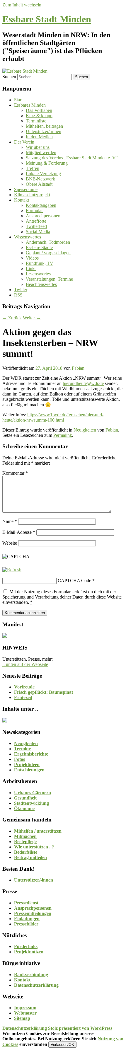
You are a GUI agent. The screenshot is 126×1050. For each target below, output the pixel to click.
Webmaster (25, 1012)
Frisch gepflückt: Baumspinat (43, 692)
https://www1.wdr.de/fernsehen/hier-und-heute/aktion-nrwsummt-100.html (52, 417)
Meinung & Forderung (47, 163)
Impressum (25, 1007)
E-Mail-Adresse (18, 532)
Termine (22, 748)
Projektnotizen (28, 951)
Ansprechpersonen (43, 215)
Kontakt (21, 199)
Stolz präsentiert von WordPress (80, 1028)
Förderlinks (26, 946)
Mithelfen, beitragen (44, 126)
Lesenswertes (38, 273)
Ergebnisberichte (31, 753)
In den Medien (39, 136)
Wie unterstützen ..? (34, 846)
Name (9, 521)
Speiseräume (26, 189)
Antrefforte (36, 221)
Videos (32, 257)
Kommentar (15, 473)
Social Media (38, 231)
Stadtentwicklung (31, 803)
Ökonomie (24, 808)
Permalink (62, 435)
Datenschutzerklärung (36, 985)
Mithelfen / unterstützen (38, 831)
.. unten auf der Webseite (25, 664)
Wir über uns (38, 147)
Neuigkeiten (85, 429)
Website (9, 543)
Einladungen (27, 918)
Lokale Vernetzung (43, 173)
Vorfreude (24, 686)
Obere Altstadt (39, 184)
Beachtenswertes (41, 284)
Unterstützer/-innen (43, 131)
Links (31, 268)
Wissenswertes (27, 236)
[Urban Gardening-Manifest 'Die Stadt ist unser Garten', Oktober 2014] (4, 636)
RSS (18, 294)
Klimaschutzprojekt (32, 194)
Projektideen (27, 764)
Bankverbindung (31, 974)
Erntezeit (23, 697)
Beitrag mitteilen (30, 857)
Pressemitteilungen (32, 913)
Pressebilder (26, 923)
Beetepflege (25, 841)
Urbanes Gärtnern (32, 792)
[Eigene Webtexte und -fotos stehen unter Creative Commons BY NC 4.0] (4, 720)
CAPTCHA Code (74, 580)
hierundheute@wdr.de (83, 383)
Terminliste (36, 120)
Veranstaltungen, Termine (49, 279)
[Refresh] (11, 569)
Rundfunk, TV (39, 263)
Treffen (32, 168)
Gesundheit (25, 797)
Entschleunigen (29, 769)
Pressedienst (26, 902)
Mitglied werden (41, 152)
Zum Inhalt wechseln (21, 4)
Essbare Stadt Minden (46, 19)
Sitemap (22, 1018)
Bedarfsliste (25, 852)
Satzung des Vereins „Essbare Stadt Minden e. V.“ (72, 157)
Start (18, 99)
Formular (34, 210)
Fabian (78, 368)
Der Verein (24, 141)
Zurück (12, 317)
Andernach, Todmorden (48, 242)
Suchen (9, 76)
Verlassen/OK (62, 1044)
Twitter (20, 289)
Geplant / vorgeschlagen (48, 252)
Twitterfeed (36, 226)
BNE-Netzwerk (40, 178)
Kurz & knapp (39, 115)
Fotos (19, 759)
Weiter (32, 317)
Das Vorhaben (39, 110)
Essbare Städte (39, 247)
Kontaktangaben (41, 205)
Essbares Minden (30, 105)
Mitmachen (25, 836)
